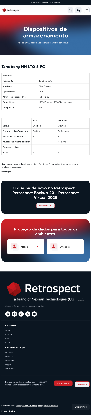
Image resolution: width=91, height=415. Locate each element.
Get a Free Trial (63, 383)
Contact (8, 339)
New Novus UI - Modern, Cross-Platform (45, 3)
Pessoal (24, 246)
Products (9, 352)
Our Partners (10, 368)
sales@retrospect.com (26, 405)
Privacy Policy (8, 411)
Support (8, 364)
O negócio (65, 246)
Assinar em (82, 384)
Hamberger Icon (87, 10)
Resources (9, 360)
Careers (8, 334)
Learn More (43, 205)
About (7, 330)
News (7, 343)
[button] (78, 10)
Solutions (9, 356)
